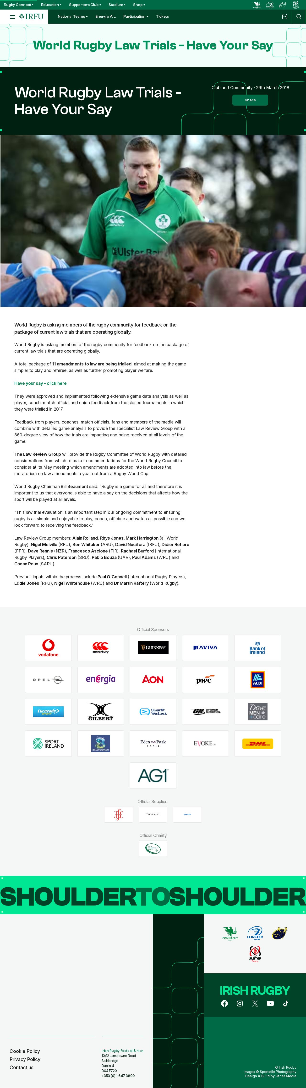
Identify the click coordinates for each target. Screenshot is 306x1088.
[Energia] (100, 680)
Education (50, 5)
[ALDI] (257, 680)
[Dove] (257, 711)
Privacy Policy (25, 1059)
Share (250, 100)
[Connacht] (257, 5)
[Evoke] (205, 743)
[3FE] (118, 814)
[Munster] (282, 5)
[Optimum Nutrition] (205, 711)
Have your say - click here (40, 383)
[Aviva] (205, 648)
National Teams (71, 16)
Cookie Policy (25, 1051)
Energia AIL (105, 16)
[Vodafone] (48, 648)
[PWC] (205, 680)
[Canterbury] (100, 648)
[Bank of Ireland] (257, 648)
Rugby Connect (17, 5)
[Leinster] (269, 5)
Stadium (116, 5)
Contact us (21, 1067)
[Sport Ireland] (48, 743)
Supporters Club (83, 5)
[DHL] (257, 743)
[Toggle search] (299, 17)
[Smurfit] (153, 711)
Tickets (162, 16)
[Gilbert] (100, 711)
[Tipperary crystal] (153, 814)
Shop (137, 5)
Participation (134, 16)
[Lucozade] (48, 711)
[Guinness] (153, 648)
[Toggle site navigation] (9, 17)
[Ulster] (295, 5)
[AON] (153, 680)
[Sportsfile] (187, 814)
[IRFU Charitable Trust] (153, 848)
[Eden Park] (153, 743)
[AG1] (153, 775)
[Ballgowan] (100, 743)
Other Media (286, 1076)
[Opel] (48, 680)
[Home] (31, 17)
